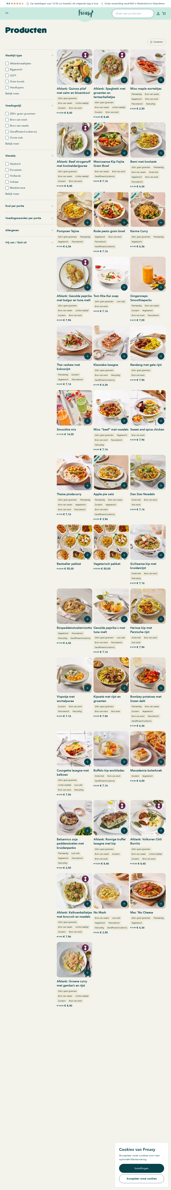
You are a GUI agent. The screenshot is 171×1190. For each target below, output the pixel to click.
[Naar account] (158, 13)
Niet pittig (150, 103)
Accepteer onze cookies (142, 1178)
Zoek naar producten (128, 13)
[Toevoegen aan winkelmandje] (87, 80)
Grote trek (153, 172)
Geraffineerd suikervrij (105, 176)
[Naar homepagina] (85, 14)
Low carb (121, 301)
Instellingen (142, 1168)
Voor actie (136, 504)
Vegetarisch (137, 99)
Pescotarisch (137, 103)
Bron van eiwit (75, 108)
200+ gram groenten (67, 98)
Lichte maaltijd (81, 103)
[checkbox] (7, 63)
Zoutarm (62, 108)
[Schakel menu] (6, 13)
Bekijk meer (12, 93)
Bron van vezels (65, 103)
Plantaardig (137, 94)
